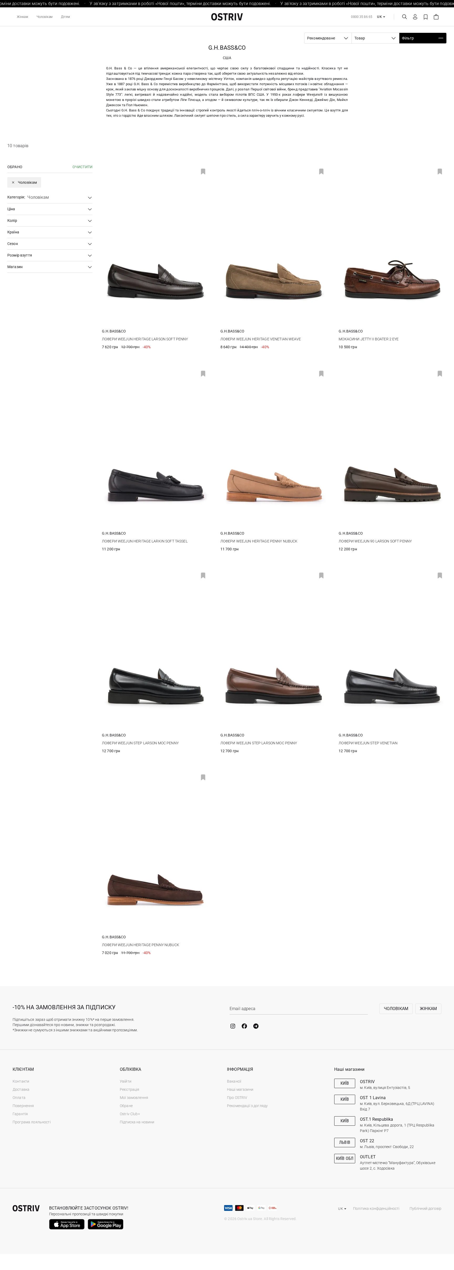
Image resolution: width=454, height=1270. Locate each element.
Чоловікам (45, 17)
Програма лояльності (32, 1122)
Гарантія (20, 1114)
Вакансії (234, 1081)
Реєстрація (129, 1089)
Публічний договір (425, 1208)
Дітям (65, 17)
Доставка (21, 1089)
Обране (126, 1106)
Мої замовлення (134, 1097)
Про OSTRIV (237, 1097)
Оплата (19, 1097)
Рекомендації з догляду (247, 1106)
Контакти (21, 1081)
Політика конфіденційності (376, 1208)
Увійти (125, 1081)
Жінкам (22, 17)
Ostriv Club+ (130, 1114)
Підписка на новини (137, 1122)
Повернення (23, 1106)
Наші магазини (240, 1089)
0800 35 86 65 (361, 17)
